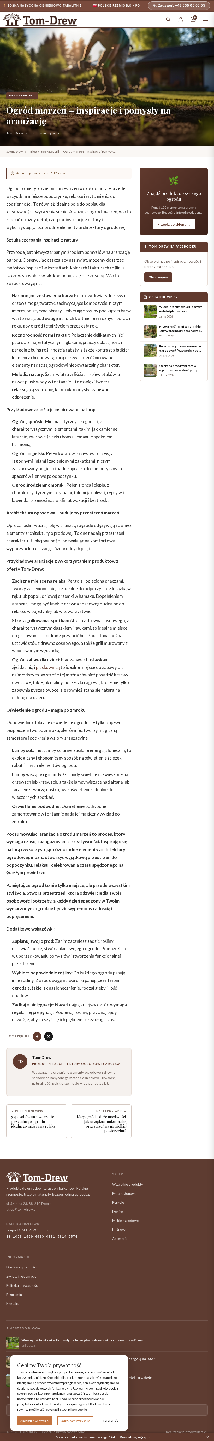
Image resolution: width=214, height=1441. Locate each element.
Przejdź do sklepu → (174, 224)
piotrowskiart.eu (195, 1432)
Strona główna (16, 151)
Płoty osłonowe (124, 1193)
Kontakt (12, 1303)
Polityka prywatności (22, 1285)
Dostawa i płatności (21, 1267)
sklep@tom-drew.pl (21, 1209)
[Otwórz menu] (205, 19)
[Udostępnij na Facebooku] (37, 1036)
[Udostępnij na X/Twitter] (48, 1036)
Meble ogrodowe (125, 1221)
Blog (33, 151)
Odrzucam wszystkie (75, 1421)
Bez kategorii (22, 95)
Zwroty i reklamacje (21, 1276)
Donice (117, 1211)
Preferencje (110, 1420)
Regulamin (14, 1295)
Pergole (118, 1202)
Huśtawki (119, 1230)
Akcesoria (119, 1239)
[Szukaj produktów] (168, 19)
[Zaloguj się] (180, 19)
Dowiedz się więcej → (135, 1437)
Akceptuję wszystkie (34, 1421)
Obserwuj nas (158, 277)
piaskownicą (48, 667)
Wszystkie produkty (127, 1184)
